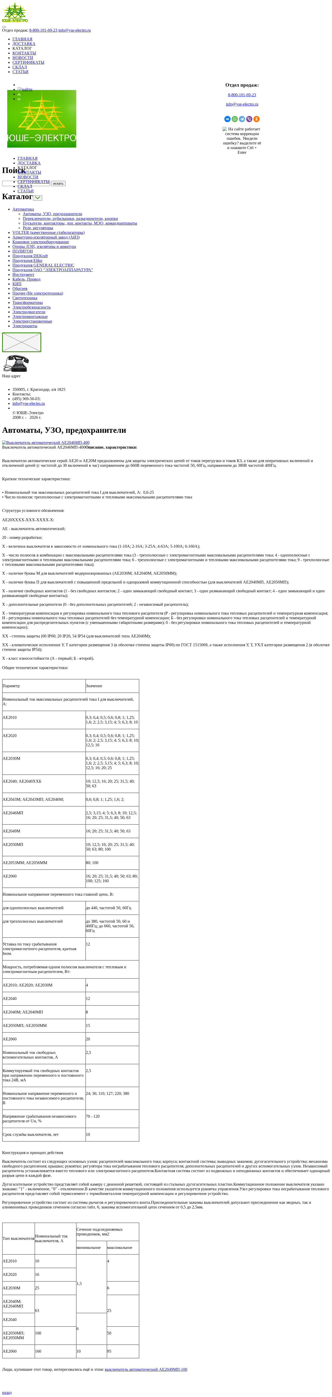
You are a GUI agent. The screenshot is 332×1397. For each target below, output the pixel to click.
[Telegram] (242, 119)
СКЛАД (19, 67)
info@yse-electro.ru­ (28, 403)
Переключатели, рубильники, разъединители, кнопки (70, 218)
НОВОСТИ (22, 57)
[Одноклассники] (256, 119)
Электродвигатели (28, 312)
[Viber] (249, 119)
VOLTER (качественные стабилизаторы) (48, 232)
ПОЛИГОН (22, 251)
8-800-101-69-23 (43, 30)
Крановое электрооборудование (40, 242)
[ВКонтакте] (227, 119)
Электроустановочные (32, 321)
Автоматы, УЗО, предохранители (52, 214)
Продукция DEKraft (30, 256)
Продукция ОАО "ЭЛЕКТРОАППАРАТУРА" (52, 270)
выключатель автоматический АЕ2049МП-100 (146, 1369)
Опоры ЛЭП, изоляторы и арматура (44, 246)
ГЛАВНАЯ (22, 39)
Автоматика (23, 209)
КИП (17, 284)
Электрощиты (24, 326)
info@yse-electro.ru (74, 30)
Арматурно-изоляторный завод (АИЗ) (46, 237)
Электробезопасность (31, 307)
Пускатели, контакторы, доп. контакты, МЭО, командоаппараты (80, 223)
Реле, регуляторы (38, 228)
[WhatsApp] (235, 119)
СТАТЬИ (20, 71)
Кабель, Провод (26, 279)
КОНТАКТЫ (24, 53)
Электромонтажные (30, 316)
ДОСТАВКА (24, 43)
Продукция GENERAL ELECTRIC (43, 265)
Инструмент (23, 274)
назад (7, 1392)
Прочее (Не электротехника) (37, 293)
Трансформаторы (27, 302)
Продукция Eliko (27, 260)
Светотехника (24, 298)
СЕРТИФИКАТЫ (28, 62)
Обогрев (19, 288)
